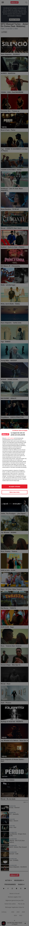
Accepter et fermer (14, 486)
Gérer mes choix (14, 492)
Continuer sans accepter (19, 430)
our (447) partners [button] (10, 438)
